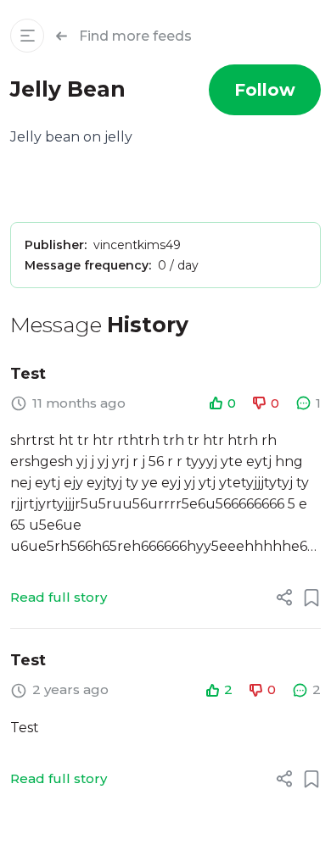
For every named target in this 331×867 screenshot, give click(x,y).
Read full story (58, 597)
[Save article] (311, 597)
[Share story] (284, 597)
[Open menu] (27, 36)
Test (28, 373)
